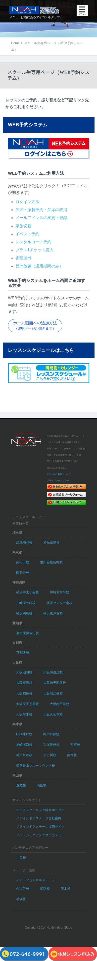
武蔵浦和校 (24, 542)
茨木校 (65, 888)
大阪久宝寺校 (53, 714)
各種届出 (23, 258)
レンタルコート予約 (33, 242)
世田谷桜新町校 (51, 562)
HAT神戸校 (24, 734)
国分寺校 (22, 573)
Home (15, 43)
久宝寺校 (22, 888)
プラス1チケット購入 (34, 250)
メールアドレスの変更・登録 (41, 218)
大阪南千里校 (59, 704)
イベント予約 (27, 234)
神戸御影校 (51, 734)
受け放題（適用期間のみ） (39, 266)
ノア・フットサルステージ (35, 880)
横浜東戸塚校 (53, 613)
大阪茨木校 (24, 714)
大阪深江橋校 (53, 693)
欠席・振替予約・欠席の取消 (41, 210)
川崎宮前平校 (59, 592)
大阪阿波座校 (53, 672)
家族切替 (23, 226)
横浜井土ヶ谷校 (27, 592)
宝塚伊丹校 (51, 744)
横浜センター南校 (59, 603)
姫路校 (72, 755)
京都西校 (22, 652)
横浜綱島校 (24, 613)
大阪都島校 (24, 693)
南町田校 (22, 562)
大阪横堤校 (24, 683)
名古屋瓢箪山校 (27, 633)
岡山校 (42, 785)
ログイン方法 (27, 202)
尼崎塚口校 (24, 744)
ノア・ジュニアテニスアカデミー (40, 835)
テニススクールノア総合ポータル (40, 810)
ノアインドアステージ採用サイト (40, 827)
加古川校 (49, 755)
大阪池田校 (24, 672)
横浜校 (21, 899)
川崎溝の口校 (26, 603)
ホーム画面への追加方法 (35, 325)
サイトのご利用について (59, 474)
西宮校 (75, 744)
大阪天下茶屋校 (27, 704)
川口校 (21, 857)
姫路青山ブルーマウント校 (35, 765)
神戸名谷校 (24, 755)
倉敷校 (21, 785)
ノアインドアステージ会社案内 (38, 818)
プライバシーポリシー (58, 480)
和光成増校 (51, 542)
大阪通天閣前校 (54, 683)
